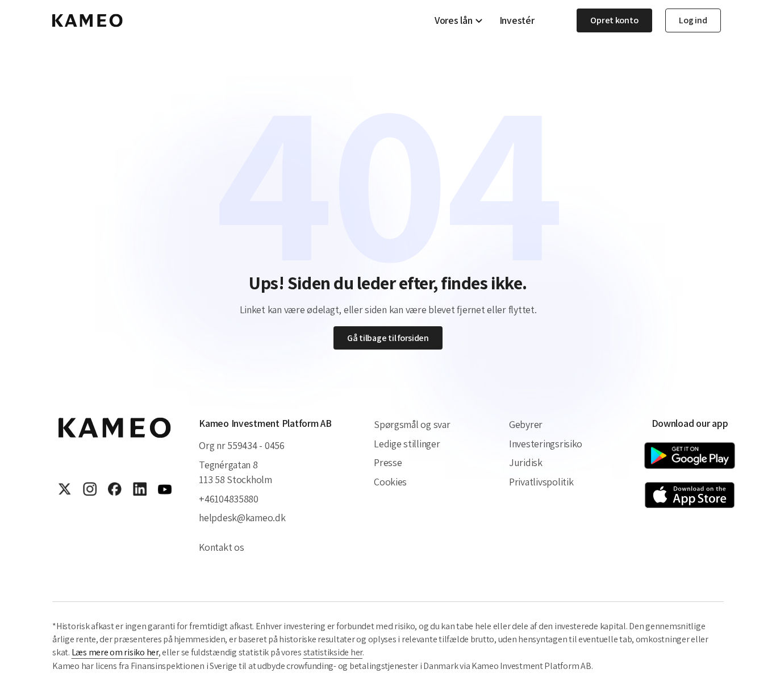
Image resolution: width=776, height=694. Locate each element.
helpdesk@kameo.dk (242, 517)
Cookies (390, 481)
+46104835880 (228, 498)
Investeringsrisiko (545, 443)
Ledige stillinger (407, 443)
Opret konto (614, 20)
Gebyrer (526, 424)
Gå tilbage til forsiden (388, 338)
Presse (388, 462)
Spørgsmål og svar (412, 424)
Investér (517, 20)
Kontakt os (221, 547)
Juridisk (526, 462)
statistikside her (332, 652)
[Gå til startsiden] (87, 20)
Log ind (693, 20)
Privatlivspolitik (541, 481)
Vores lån (454, 20)
